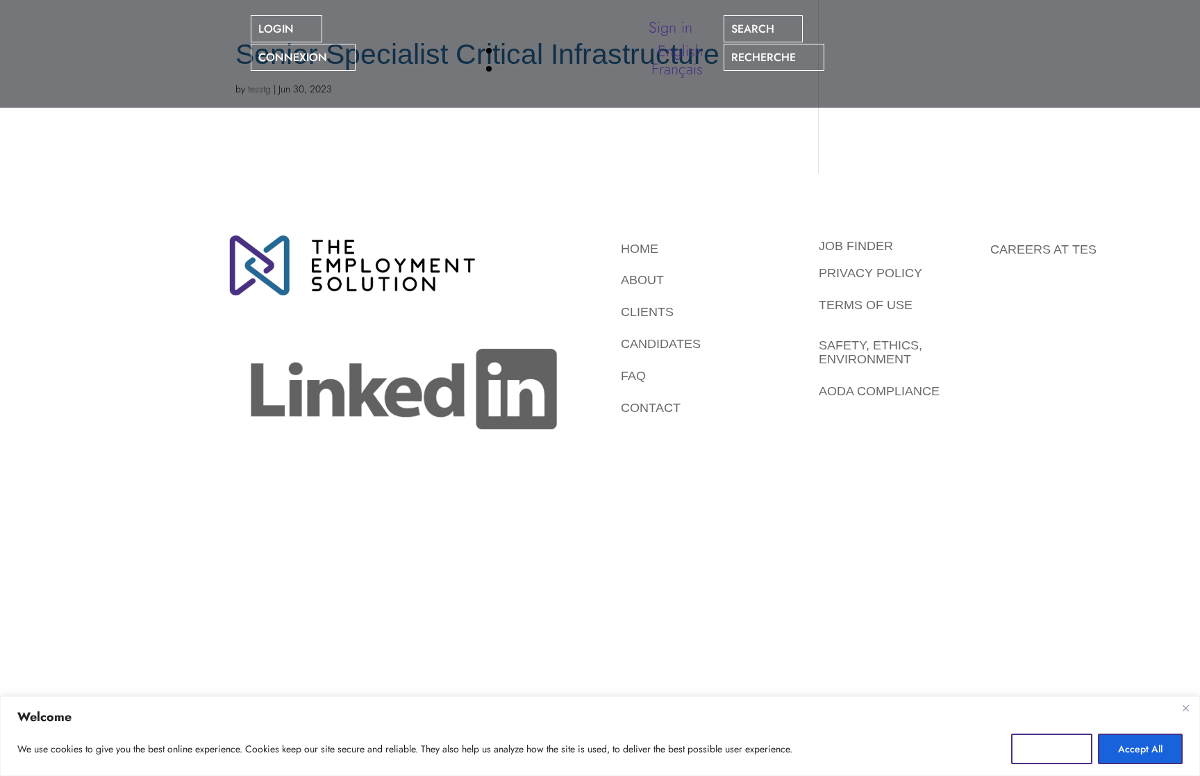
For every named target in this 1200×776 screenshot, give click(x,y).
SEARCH (752, 29)
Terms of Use (865, 305)
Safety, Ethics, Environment (870, 352)
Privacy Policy (870, 273)
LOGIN (276, 29)
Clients (647, 312)
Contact (651, 408)
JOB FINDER (856, 246)
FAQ (633, 376)
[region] (600, 736)
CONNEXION (292, 57)
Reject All (1051, 749)
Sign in (670, 27)
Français (677, 69)
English (680, 51)
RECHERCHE (763, 57)
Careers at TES (1043, 249)
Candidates (661, 344)
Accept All (1140, 749)
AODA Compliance (879, 391)
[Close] (1185, 708)
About (642, 280)
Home (639, 249)
